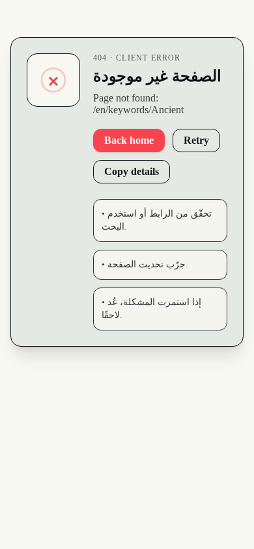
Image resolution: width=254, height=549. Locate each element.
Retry (196, 140)
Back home (129, 140)
